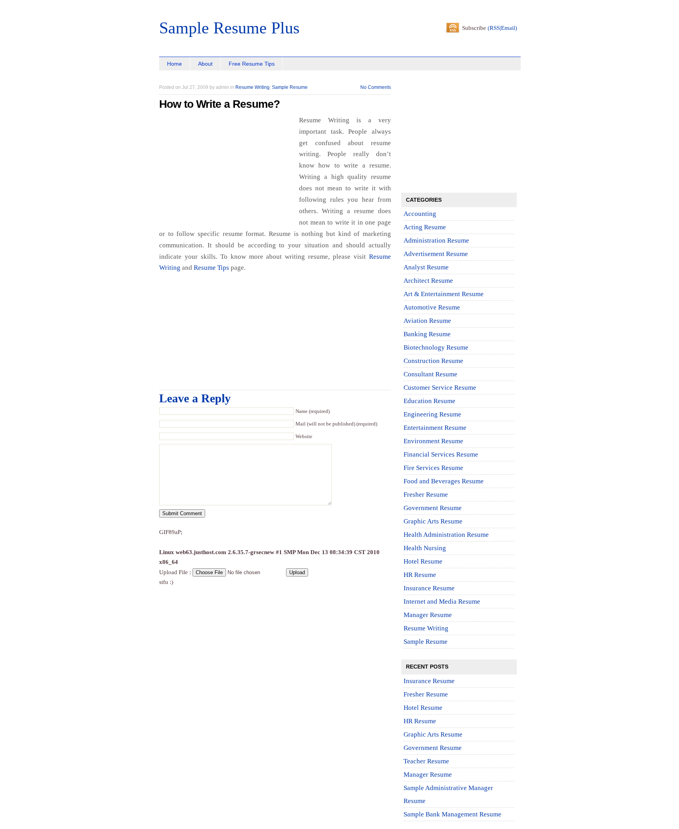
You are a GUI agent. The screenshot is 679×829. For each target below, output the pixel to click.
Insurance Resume (429, 588)
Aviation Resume (427, 320)
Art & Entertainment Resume (444, 294)
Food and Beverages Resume (444, 481)
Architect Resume (428, 280)
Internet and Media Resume (442, 601)
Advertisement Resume (436, 254)
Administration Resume (436, 240)
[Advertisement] (251, 80)
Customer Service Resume (440, 387)
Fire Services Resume (433, 468)
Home (174, 64)
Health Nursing (425, 548)
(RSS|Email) (502, 28)
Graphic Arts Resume (433, 521)
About (205, 64)
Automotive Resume (432, 307)
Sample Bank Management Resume (452, 814)
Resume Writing (252, 87)
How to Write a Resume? (219, 104)
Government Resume (433, 508)
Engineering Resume (432, 414)
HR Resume (420, 574)
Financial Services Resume (441, 454)
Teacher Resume (426, 761)
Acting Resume (425, 227)
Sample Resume (290, 87)
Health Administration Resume (446, 534)
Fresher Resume (426, 494)
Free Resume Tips (252, 64)
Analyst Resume (426, 267)
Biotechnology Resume (436, 347)
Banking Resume (427, 334)
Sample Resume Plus (229, 28)
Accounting (420, 213)
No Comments (375, 87)
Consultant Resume (430, 374)
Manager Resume (428, 615)
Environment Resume (433, 441)
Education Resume (429, 401)
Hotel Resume (423, 561)
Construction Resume (433, 361)
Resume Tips (211, 267)
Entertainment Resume (435, 427)
